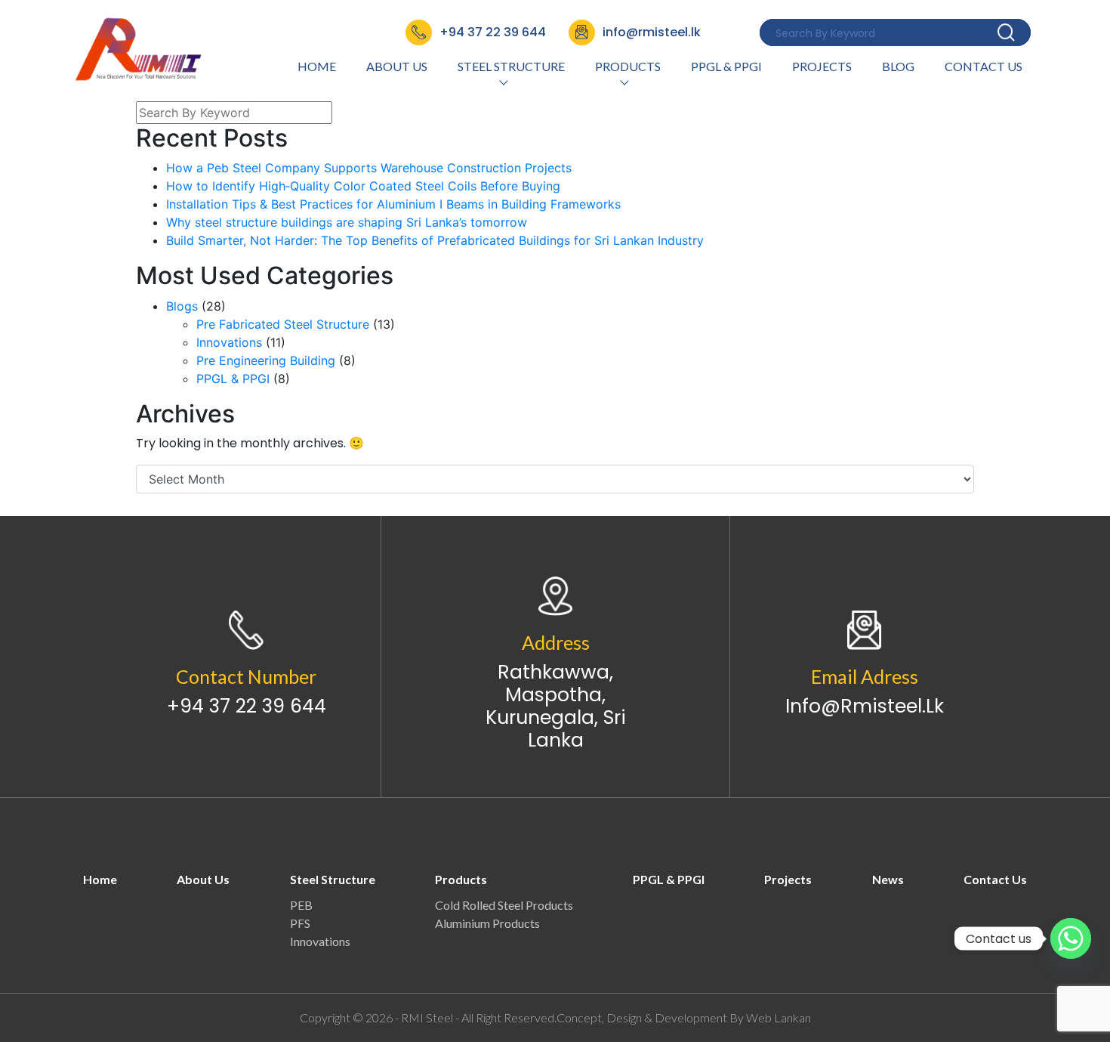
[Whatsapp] (1070, 938)
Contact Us (983, 66)
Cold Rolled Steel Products (504, 905)
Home (317, 66)
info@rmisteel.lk (864, 706)
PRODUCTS (628, 66)
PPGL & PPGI (726, 66)
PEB (301, 905)
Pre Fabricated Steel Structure (282, 324)
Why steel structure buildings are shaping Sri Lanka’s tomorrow (346, 222)
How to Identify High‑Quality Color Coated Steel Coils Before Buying (363, 185)
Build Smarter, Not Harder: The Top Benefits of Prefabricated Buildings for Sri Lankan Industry (435, 240)
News (888, 879)
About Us (396, 66)
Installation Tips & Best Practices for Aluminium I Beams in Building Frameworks (393, 204)
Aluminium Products (487, 923)
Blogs (182, 306)
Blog (898, 66)
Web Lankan (778, 1017)
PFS (300, 923)
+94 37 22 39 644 (246, 706)
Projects (822, 66)
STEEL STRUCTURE (511, 66)
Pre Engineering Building (265, 360)
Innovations (229, 342)
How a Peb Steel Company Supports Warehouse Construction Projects (369, 167)
